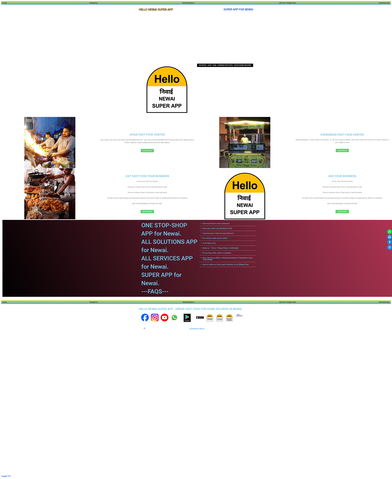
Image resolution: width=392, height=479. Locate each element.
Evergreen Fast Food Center (342, 134)
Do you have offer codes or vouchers (217, 253)
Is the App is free (209, 243)
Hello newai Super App (156, 9)
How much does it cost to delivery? (216, 223)
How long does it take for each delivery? (218, 233)
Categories (94, 3)
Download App (384, 3)
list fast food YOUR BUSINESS (147, 176)
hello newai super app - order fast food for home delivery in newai (190, 309)
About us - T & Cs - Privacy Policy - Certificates (221, 248)
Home (5, 3)
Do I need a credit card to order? (215, 238)
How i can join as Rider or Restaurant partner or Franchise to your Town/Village (228, 259)
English (4, 476)
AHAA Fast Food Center (147, 134)
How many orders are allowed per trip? (217, 228)
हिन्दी (9, 476)
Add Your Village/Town (287, 3)
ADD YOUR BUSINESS (342, 176)
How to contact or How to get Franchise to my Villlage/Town (226, 264)
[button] (227, 223)
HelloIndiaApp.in (188, 3)
